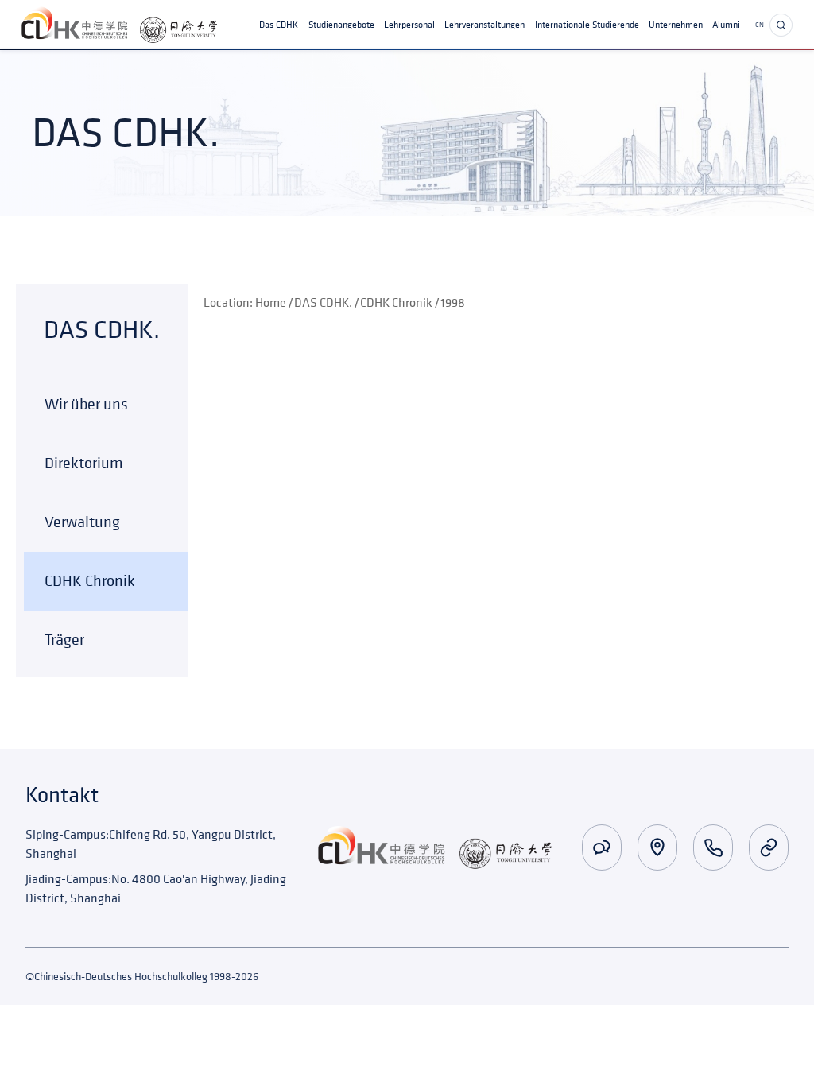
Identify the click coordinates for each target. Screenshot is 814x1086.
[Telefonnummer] (713, 847)
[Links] (769, 847)
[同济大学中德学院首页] (119, 25)
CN (759, 25)
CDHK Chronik (396, 302)
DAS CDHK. (323, 302)
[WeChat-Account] (602, 847)
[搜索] (781, 25)
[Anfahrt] (657, 847)
